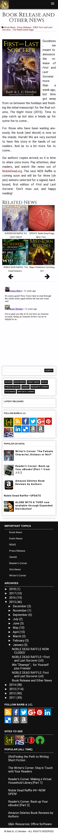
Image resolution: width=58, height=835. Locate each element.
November (20, 610)
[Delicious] (25, 429)
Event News (33, 382)
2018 (13, 589)
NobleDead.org (12, 171)
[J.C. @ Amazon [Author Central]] (40, 429)
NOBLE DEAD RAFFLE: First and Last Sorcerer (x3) (30, 674)
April (16, 632)
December (20, 606)
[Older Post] (47, 277)
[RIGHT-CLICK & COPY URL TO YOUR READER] (17, 421)
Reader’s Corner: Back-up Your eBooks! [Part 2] (28, 803)
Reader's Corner (39, 387)
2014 (13, 685)
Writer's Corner (26, 391)
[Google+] (40, 421)
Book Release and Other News (32, 680)
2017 (13, 593)
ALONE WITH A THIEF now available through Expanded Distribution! (33, 505)
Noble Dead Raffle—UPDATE (22, 495)
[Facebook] (25, 421)
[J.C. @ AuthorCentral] (23, 720)
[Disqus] (29, 323)
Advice (8, 382)
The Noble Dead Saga (22, 29)
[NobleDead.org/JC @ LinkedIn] (17, 429)
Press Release (24, 27)
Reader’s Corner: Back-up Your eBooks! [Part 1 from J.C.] (32, 469)
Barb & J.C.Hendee (17, 831)
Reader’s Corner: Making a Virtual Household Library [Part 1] (29, 780)
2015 (13, 602)
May (16, 627)
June (16, 623)
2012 (13, 693)
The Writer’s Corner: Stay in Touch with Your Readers (30, 769)
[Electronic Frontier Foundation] (30, 740)
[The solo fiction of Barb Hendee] (8, 422)
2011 (13, 697)
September (20, 615)
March (17, 636)
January (18, 645)
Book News (10, 27)
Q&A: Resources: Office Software (30, 824)
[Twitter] (33, 421)
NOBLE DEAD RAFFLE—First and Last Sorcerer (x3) (31, 658)
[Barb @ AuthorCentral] (15, 720)
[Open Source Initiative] (40, 740)
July (16, 619)
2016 (13, 597)
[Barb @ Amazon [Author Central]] (33, 429)
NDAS (44, 382)
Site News (10, 391)
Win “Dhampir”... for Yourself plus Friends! (30, 666)
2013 (13, 689)
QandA (25, 387)
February (19, 640)
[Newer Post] (11, 277)
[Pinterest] (48, 421)
